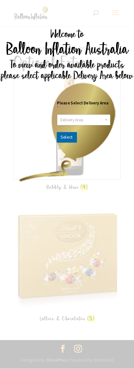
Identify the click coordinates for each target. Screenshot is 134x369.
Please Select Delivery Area (82, 105)
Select (66, 137)
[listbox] (84, 119)
